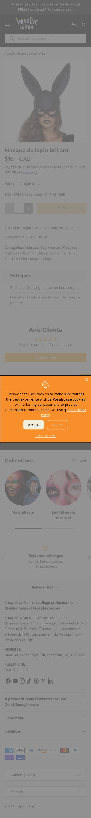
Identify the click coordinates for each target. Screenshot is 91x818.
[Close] (86, 379)
